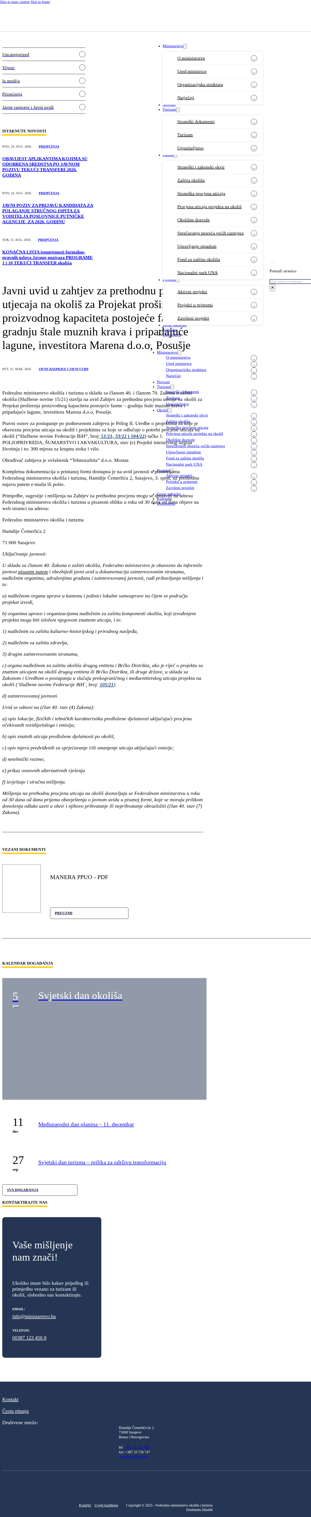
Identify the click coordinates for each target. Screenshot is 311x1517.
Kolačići (85, 1505)
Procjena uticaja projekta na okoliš (209, 206)
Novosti (169, 104)
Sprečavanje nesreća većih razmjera (210, 232)
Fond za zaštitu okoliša (198, 259)
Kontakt (10, 1399)
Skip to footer (40, 2)
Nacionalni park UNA (197, 272)
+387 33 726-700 (136, 1447)
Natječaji (185, 97)
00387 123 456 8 (29, 1337)
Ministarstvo (173, 46)
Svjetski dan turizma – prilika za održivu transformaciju (102, 1162)
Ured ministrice (191, 71)
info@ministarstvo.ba (34, 1316)
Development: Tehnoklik (199, 1509)
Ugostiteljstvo (190, 147)
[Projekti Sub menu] (177, 280)
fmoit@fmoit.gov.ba (133, 1457)
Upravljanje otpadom (197, 246)
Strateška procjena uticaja (201, 193)
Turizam (169, 109)
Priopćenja (49, 146)
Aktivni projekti (192, 291)
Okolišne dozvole (193, 219)
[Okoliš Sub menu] (175, 155)
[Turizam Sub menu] (178, 109)
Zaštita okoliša (191, 180)
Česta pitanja (15, 1411)
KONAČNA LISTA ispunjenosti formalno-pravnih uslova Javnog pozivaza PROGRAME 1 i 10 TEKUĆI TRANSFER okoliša (47, 257)
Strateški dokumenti (196, 121)
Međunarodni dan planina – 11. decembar (86, 1124)
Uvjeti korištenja (106, 1505)
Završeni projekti (193, 318)
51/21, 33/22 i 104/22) (123, 436)
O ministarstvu (191, 58)
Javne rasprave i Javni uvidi (63, 369)
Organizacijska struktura (200, 84)
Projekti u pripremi (195, 304)
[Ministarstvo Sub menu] (185, 46)
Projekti (169, 279)
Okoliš (168, 155)
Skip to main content (15, 2)
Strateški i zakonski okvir (201, 166)
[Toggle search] (272, 262)
